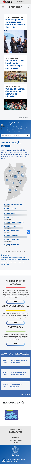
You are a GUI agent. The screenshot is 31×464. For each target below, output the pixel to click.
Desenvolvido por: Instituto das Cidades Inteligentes (15, 461)
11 (13, 182)
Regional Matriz (9, 213)
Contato (15, 442)
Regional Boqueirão (11, 235)
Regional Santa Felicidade (13, 204)
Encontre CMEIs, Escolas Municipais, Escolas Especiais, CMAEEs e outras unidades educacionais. (17, 127)
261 (20, 182)
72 (15, 176)
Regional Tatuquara (11, 244)
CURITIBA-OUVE (21, 2)
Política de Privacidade (15, 440)
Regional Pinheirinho (11, 231)
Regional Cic (8, 217)
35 (16, 190)
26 (9, 170)
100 (18, 173)
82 (23, 175)
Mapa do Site (15, 437)
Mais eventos (25, 394)
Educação (15, 7)
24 (7, 180)
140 (22, 167)
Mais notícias (23, 117)
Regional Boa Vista (10, 209)
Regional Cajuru (10, 226)
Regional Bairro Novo (11, 239)
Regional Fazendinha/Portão (14, 222)
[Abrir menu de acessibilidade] (4, 460)
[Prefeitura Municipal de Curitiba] (15, 451)
